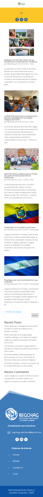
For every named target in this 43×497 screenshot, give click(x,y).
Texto (32, 64)
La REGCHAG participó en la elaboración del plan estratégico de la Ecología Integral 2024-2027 (20, 118)
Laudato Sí (18, 467)
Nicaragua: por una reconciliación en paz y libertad (21, 281)
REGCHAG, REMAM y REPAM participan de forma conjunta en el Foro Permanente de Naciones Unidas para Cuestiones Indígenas (20, 357)
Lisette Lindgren (10, 376)
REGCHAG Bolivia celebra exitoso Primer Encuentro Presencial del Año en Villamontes (20, 176)
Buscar (35, 315)
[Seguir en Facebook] (17, 19)
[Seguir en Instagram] (26, 19)
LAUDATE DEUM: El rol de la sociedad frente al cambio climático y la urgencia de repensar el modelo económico (21, 378)
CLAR (15, 474)
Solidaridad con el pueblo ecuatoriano (20, 227)
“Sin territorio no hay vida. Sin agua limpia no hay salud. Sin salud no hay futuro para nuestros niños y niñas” (21, 348)
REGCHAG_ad (12, 64)
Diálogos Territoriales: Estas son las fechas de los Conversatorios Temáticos (20, 61)
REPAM (16, 461)
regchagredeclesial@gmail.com (26, 432)
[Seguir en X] (21, 19)
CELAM (16, 454)
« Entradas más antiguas (13, 312)
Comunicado (34, 230)
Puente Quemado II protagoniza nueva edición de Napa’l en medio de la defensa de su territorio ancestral (21, 328)
